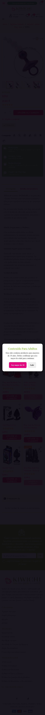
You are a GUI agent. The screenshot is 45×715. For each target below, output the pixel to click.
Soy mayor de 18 (17, 365)
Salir (32, 365)
